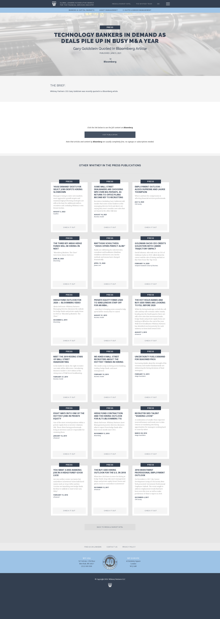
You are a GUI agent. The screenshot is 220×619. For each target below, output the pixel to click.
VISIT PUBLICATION (109, 135)
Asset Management (108, 10)
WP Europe (133, 558)
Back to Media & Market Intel (110, 527)
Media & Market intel (121, 4)
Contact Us (112, 547)
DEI (158, 4)
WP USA (87, 558)
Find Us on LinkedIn (92, 547)
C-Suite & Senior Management (137, 10)
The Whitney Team (144, 4)
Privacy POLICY (129, 547)
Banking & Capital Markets (81, 10)
